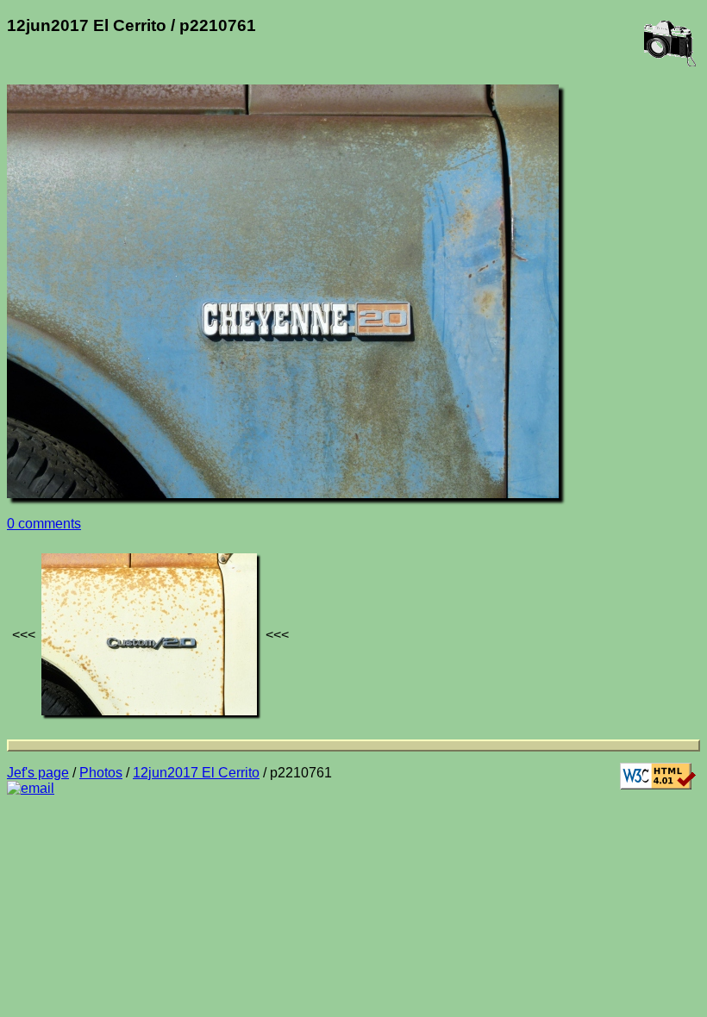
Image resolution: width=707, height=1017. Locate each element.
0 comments (44, 523)
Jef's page (38, 772)
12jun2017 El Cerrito (196, 772)
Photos (100, 772)
